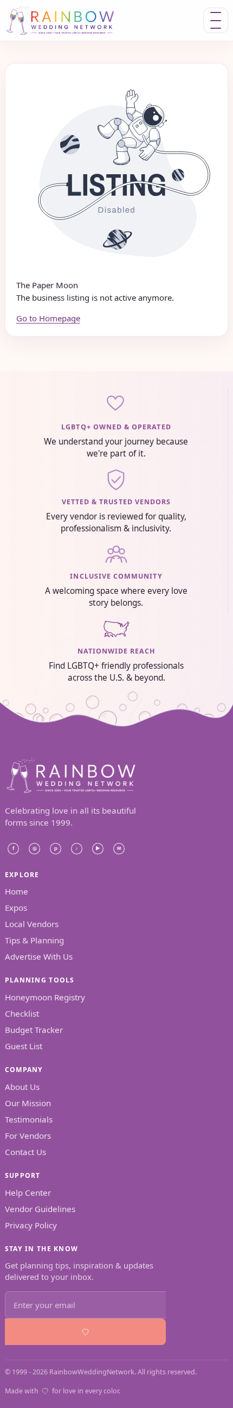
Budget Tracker (34, 1029)
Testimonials (29, 1119)
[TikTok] (77, 849)
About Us (22, 1086)
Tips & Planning (34, 940)
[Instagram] (34, 849)
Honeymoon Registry (45, 997)
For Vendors (28, 1135)
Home (16, 891)
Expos (16, 907)
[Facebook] (13, 849)
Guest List (23, 1046)
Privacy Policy (31, 1225)
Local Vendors (32, 923)
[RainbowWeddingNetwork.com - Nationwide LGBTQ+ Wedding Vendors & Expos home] (75, 20)
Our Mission (28, 1103)
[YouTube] (98, 849)
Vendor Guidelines (40, 1208)
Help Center (28, 1192)
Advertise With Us (39, 956)
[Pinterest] (55, 849)
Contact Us (25, 1151)
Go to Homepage (48, 318)
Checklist (22, 1013)
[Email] (119, 849)
